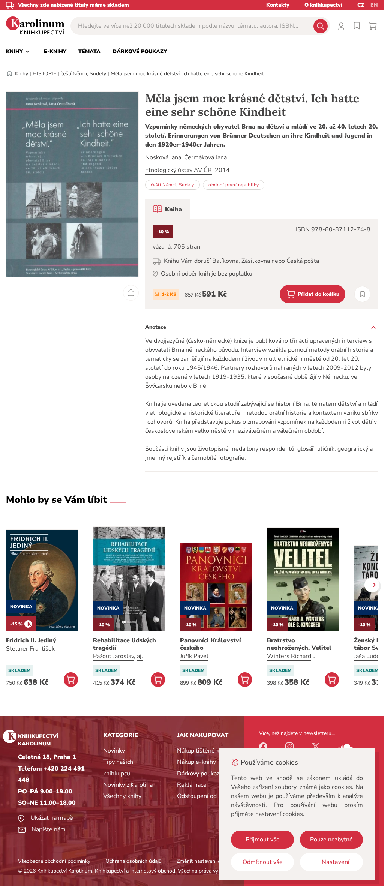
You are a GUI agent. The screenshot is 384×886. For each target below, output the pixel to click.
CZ (360, 5)
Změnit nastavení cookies (206, 861)
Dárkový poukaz (198, 773)
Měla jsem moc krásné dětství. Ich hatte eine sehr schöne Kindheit (187, 73)
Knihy (21, 73)
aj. (140, 656)
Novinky (114, 751)
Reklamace (192, 785)
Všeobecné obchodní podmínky (54, 861)
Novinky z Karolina (128, 785)
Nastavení (336, 862)
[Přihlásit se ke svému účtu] (341, 26)
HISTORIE (44, 73)
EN (374, 5)
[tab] (167, 209)
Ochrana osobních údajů (133, 861)
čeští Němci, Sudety (83, 73)
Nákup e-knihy (196, 762)
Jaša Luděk (368, 656)
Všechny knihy (122, 796)
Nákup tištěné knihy (204, 751)
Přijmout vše (263, 839)
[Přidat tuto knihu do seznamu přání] (362, 294)
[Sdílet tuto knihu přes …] (131, 293)
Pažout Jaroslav (113, 656)
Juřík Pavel (194, 656)
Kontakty (278, 5)
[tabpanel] (261, 264)
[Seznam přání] (357, 26)
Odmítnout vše (263, 862)
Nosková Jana (163, 157)
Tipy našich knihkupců (118, 767)
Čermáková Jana (205, 157)
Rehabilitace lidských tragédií (124, 644)
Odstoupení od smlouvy (209, 796)
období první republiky (233, 185)
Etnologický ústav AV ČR (178, 170)
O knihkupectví (323, 5)
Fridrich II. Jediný (31, 640)
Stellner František (30, 649)
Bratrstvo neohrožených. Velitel (299, 644)
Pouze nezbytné (331, 839)
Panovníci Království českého (210, 644)
